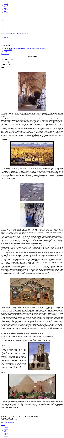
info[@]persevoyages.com (10, 422)
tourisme (6, 37)
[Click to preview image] (32, 54)
